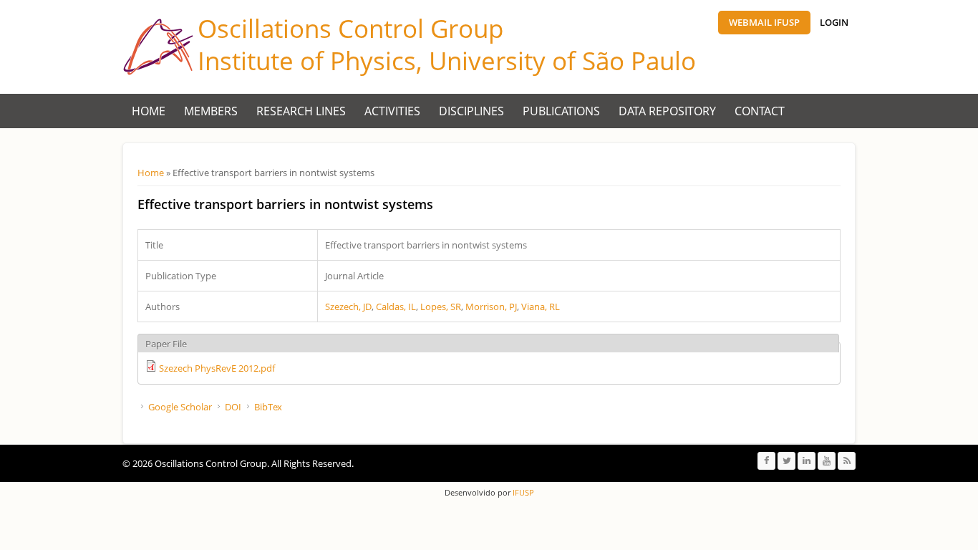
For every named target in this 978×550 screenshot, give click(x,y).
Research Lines (301, 111)
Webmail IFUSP (764, 22)
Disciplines (471, 111)
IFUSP (522, 492)
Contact (760, 111)
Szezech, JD (348, 306)
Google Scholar (180, 406)
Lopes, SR (440, 306)
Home (148, 111)
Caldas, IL (396, 306)
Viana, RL (540, 306)
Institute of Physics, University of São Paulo (447, 60)
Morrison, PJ (491, 306)
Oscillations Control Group (350, 28)
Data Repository (667, 111)
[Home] (158, 47)
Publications (561, 111)
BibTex (268, 406)
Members (211, 111)
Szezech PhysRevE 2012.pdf (217, 368)
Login (834, 22)
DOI (233, 406)
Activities (392, 111)
